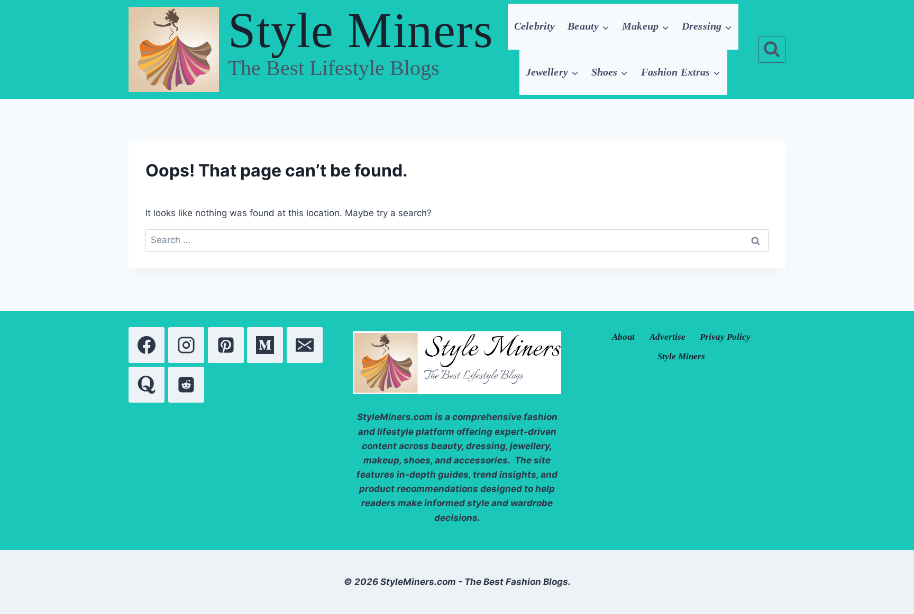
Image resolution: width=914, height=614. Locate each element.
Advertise (668, 337)
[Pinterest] (226, 345)
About (623, 337)
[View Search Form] (771, 49)
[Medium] (265, 345)
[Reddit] (186, 385)
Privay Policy (725, 337)
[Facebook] (146, 345)
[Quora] (146, 385)
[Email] (305, 345)
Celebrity (534, 26)
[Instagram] (186, 345)
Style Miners (681, 356)
